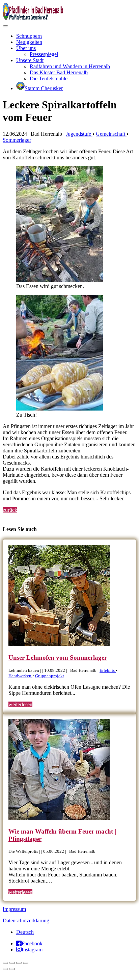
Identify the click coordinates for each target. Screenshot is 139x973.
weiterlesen (20, 704)
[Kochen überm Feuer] (59, 280)
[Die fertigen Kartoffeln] (59, 409)
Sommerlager (17, 140)
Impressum (14, 909)
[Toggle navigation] (5, 26)
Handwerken (20, 675)
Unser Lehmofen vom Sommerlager (57, 657)
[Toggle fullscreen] (19, 963)
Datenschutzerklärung (26, 920)
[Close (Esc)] (5, 963)
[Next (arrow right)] (12, 969)
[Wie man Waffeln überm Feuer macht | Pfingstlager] (59, 818)
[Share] (12, 963)
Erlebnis (108, 670)
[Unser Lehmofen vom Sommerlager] (59, 644)
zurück (10, 510)
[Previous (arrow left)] (5, 969)
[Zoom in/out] (25, 963)
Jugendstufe (79, 134)
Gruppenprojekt (49, 675)
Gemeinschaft (111, 134)
